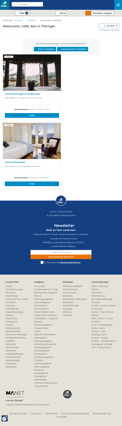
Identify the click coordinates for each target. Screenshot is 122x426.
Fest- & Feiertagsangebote (43, 297)
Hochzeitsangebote (43, 357)
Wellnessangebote (43, 324)
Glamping (10, 302)
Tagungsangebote (43, 341)
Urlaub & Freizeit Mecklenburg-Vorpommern (27, 404)
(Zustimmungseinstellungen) (75, 413)
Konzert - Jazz (98, 331)
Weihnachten (40, 337)
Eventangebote (41, 350)
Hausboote (11, 363)
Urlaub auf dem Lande (17, 299)
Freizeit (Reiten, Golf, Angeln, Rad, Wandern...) (46, 314)
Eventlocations (41, 308)
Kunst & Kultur (70, 292)
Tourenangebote (42, 302)
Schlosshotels (12, 308)
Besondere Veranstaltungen (71, 304)
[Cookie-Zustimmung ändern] (5, 418)
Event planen (40, 305)
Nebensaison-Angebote (45, 292)
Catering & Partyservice (46, 382)
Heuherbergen (13, 360)
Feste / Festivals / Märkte (100, 288)
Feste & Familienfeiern (45, 334)
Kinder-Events (98, 328)
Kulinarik (95, 321)
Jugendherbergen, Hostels (15, 314)
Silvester (38, 321)
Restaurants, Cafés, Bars (75, 299)
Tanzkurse (39, 370)
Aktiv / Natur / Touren (102, 318)
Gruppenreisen (41, 328)
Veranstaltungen (100, 282)
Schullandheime (13, 357)
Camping (10, 305)
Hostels (9, 324)
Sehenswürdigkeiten (72, 286)
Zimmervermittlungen (16, 334)
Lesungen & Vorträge (101, 344)
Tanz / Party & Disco (101, 347)
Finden (32, 115)
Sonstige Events (99, 334)
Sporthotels (11, 366)
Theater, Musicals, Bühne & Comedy (103, 307)
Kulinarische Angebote (45, 344)
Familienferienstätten (16, 337)
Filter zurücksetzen (46, 49)
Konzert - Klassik (99, 337)
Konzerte (95, 302)
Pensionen (11, 292)
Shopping (67, 308)
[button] (27, 4)
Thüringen (18, 20)
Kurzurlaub (39, 286)
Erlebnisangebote (42, 363)
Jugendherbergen (14, 353)
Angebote (39, 282)
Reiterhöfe (11, 344)
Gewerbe (67, 315)
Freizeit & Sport (70, 289)
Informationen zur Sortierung (109, 30)
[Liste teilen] (101, 26)
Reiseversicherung (102, 413)
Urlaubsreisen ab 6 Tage (46, 289)
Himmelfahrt (40, 376)
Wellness (67, 312)
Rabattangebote (42, 347)
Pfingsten (38, 360)
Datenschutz (51, 413)
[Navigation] (118, 5)
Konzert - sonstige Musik (103, 341)
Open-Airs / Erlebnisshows (98, 294)
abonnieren (61, 257)
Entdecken (31, 20)
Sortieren (111, 26)
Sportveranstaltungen (102, 299)
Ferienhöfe (11, 350)
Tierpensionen (41, 386)
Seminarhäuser (13, 331)
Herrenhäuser (12, 347)
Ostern (37, 331)
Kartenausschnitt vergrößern (74, 49)
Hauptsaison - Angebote (46, 318)
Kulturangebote (42, 366)
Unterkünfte (12, 282)
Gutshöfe (10, 341)
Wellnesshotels (13, 328)
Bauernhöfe (11, 318)
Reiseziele (67, 295)
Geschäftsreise (41, 373)
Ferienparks (11, 321)
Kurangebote (40, 353)
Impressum (36, 413)
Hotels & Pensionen (15, 162)
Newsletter (62, 416)
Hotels (9, 286)
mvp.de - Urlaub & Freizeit (61, 211)
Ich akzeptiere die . (62, 262)
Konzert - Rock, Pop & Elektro (102, 314)
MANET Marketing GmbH (64, 215)
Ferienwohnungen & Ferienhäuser (23, 93)
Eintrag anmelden (18, 413)
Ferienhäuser (12, 295)
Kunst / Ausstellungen (102, 324)
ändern (47, 109)
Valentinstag (40, 379)
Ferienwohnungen (14, 289)
